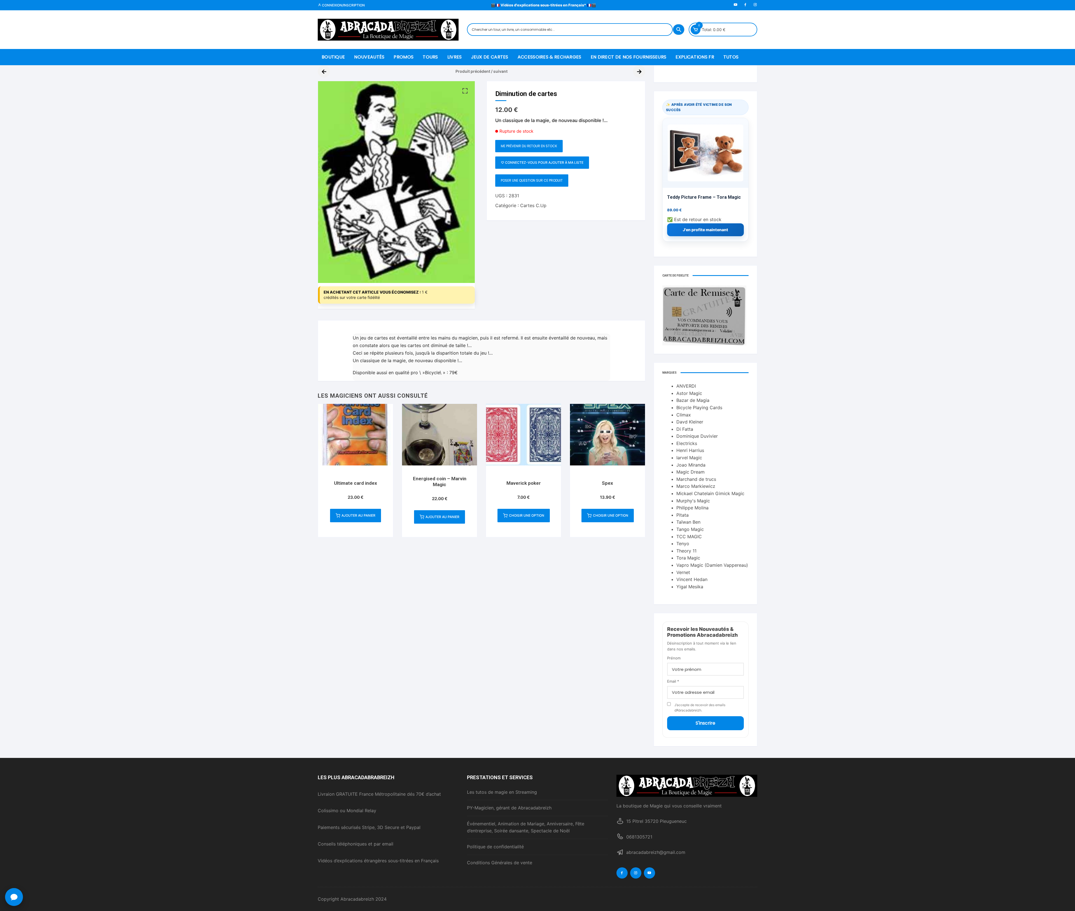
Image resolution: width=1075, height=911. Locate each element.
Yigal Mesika (689, 586)
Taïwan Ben (688, 522)
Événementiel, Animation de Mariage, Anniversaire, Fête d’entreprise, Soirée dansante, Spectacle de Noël (525, 827)
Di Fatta (684, 429)
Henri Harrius (690, 450)
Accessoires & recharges (549, 57)
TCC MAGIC (689, 536)
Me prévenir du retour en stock (529, 146)
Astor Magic (689, 393)
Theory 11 (686, 551)
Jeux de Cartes (489, 57)
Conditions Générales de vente (499, 862)
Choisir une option (526, 515)
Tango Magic (690, 529)
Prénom (674, 658)
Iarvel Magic (689, 457)
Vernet (683, 572)
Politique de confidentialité (495, 846)
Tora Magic (688, 558)
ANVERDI (686, 386)
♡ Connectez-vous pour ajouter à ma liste (542, 162)
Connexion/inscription (343, 5)
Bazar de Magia (692, 400)
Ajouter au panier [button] (358, 515)
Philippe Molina (692, 507)
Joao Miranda (690, 465)
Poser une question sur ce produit (532, 180)
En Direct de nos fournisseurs (629, 57)
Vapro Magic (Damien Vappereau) (712, 565)
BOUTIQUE (333, 57)
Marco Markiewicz (695, 486)
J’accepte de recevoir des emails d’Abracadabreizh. (699, 707)
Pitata (682, 515)
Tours (430, 57)
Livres (454, 57)
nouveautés (369, 57)
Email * (673, 681)
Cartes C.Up (533, 205)
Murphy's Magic (693, 500)
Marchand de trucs (696, 479)
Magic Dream (690, 472)
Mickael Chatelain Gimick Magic (710, 493)
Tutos (731, 57)
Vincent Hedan (691, 579)
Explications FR (695, 57)
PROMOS (403, 57)
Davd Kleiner (689, 422)
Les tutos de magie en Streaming (502, 792)
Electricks (686, 443)
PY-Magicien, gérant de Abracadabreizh (509, 808)
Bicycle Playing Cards (699, 407)
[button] (465, 91)
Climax (683, 415)
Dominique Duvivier (697, 436)
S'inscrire (705, 723)
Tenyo (682, 543)
